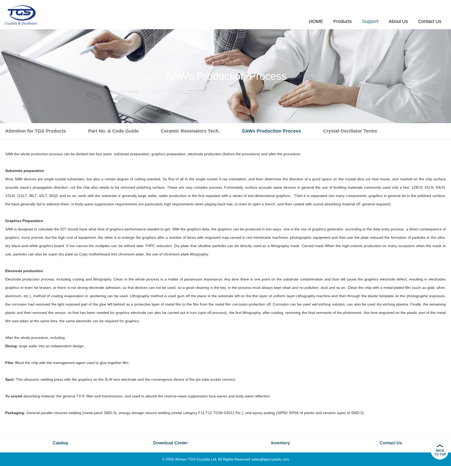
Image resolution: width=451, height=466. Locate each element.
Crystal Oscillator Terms (350, 131)
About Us (398, 21)
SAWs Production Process (271, 131)
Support (370, 21)
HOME (316, 21)
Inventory (280, 443)
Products (342, 21)
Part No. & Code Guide (113, 131)
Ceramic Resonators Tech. (190, 131)
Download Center (170, 443)
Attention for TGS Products (35, 131)
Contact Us (429, 21)
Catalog (60, 443)
